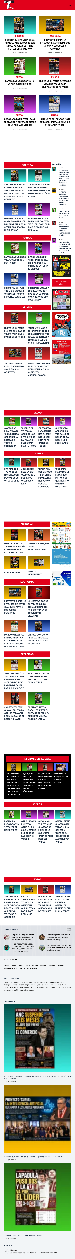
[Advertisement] (37, 146)
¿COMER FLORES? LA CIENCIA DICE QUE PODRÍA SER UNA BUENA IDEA (28, 476)
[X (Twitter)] (13, 959)
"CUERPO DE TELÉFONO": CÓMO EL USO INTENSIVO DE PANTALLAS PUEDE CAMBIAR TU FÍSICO (28, 437)
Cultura (35, 965)
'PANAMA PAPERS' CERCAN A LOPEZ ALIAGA (61, 778)
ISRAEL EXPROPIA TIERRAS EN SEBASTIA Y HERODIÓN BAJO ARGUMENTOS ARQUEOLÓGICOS (39, 369)
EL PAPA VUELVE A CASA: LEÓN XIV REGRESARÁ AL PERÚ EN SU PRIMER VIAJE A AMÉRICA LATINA (38, 713)
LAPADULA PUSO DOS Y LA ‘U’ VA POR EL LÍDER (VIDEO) (15, 260)
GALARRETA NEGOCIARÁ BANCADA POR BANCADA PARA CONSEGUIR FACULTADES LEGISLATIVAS (15, 224)
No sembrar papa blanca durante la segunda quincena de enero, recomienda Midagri (58, 937)
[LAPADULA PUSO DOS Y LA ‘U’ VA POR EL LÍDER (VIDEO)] (20, 66)
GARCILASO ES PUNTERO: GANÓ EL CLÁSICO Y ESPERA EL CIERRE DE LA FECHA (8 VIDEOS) (20, 122)
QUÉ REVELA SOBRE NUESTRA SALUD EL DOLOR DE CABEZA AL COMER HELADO (62, 435)
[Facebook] (7, 959)
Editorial (43, 965)
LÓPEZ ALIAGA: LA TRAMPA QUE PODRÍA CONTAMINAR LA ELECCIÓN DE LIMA (14, 548)
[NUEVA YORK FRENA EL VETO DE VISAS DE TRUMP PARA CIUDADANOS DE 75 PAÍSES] (55, 66)
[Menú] (70, 5)
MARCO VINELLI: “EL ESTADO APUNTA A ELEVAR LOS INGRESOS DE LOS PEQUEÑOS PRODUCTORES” (14, 641)
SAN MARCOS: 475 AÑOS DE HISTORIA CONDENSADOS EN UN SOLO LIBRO (12, 475)
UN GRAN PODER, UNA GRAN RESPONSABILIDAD (39, 546)
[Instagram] (10, 959)
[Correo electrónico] (16, 959)
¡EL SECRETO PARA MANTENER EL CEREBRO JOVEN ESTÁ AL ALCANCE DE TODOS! (45, 437)
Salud (28, 965)
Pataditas (61, 965)
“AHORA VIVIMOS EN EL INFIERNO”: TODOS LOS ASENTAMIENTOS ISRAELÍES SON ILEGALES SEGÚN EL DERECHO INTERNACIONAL (39, 335)
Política (20, 36)
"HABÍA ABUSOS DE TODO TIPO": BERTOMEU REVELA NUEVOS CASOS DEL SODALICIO (45, 478)
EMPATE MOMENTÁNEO (35, 573)
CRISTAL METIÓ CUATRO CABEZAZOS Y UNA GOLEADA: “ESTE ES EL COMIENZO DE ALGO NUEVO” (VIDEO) (62, 831)
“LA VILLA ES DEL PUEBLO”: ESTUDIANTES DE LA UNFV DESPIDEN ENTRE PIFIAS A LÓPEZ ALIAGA (39, 190)
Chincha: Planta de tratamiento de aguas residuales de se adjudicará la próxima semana (59, 947)
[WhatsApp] (4, 959)
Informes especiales (10, 968)
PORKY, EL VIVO (12, 572)
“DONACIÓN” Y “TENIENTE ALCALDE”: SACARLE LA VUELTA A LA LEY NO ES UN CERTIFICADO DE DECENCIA (13, 784)
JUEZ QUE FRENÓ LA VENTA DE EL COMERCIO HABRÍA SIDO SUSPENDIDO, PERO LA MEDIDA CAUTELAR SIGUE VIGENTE (14, 680)
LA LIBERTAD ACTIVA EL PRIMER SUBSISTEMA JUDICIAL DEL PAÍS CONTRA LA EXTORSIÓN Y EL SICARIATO (38, 608)
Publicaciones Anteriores (28, 968)
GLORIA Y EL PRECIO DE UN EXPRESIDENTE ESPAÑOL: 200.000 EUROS (45, 781)
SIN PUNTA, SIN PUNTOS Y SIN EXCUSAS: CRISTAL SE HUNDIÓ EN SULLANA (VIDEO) (55, 122)
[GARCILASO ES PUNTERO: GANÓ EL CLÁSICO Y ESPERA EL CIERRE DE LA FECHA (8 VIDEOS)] (20, 104)
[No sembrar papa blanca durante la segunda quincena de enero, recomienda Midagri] (42, 937)
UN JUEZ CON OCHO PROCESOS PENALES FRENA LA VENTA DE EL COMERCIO (38, 639)
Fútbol (20, 77)
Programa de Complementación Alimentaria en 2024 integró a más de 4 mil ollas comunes (23, 937)
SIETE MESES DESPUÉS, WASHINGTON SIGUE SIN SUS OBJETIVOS (14, 367)
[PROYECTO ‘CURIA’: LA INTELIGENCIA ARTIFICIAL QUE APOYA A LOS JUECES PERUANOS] (55, 25)
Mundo (55, 77)
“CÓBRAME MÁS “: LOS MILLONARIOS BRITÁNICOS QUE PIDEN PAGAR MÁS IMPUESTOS (62, 478)
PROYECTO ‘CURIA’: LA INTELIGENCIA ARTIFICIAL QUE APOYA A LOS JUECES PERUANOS (64, 198)
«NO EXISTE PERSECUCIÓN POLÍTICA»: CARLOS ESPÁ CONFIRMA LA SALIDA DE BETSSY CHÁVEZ (14, 713)
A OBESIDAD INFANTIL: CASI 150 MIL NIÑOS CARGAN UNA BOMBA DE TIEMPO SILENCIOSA (11, 437)
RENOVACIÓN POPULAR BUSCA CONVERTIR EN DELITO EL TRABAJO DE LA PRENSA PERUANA (39, 224)
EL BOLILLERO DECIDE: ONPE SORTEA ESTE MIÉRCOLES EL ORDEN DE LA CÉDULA (39, 677)
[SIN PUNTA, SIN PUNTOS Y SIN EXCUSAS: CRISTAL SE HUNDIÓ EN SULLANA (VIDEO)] (55, 104)
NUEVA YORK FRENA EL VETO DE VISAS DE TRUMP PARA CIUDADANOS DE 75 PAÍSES (55, 84)
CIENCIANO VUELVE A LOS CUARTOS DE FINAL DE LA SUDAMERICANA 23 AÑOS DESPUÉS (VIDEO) (39, 294)
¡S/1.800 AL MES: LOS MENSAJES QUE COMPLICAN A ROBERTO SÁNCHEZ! (29, 783)
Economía (55, 36)
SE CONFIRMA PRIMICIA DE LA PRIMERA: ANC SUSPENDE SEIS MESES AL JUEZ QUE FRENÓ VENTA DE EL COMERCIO (14, 192)
